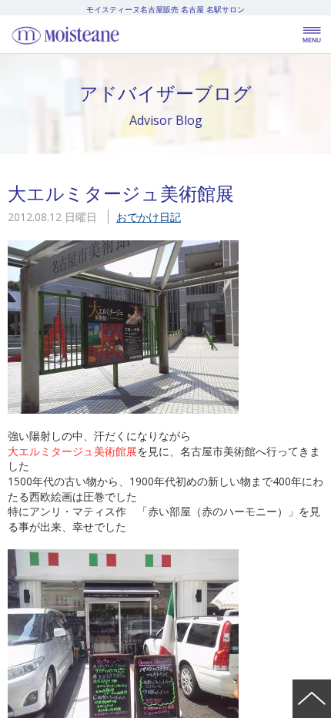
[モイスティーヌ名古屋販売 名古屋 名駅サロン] (100, 35)
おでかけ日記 (148, 217)
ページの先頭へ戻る (312, 698)
